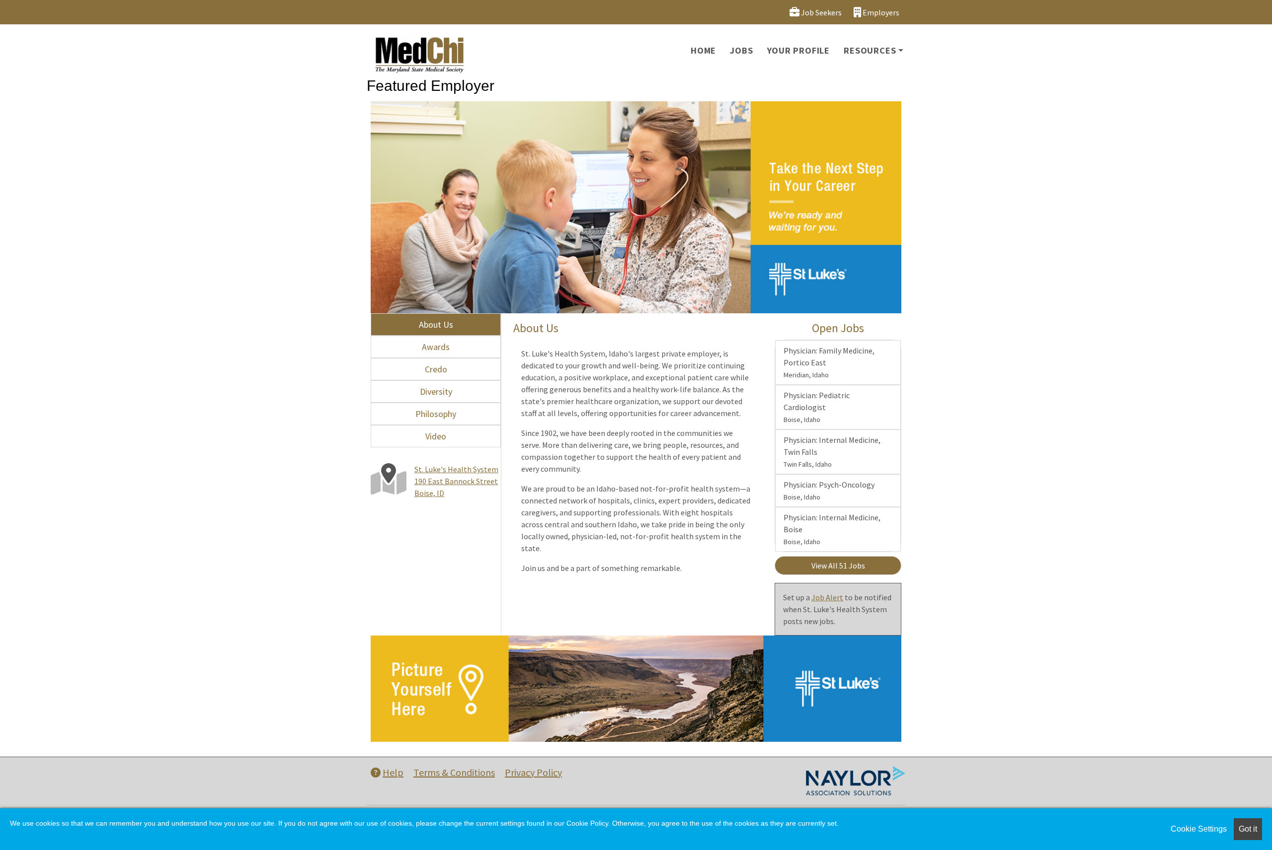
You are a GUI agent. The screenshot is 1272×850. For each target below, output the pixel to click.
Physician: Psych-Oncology (829, 490)
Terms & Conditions (454, 772)
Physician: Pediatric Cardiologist (817, 407)
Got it (1248, 829)
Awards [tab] (436, 347)
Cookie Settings (1199, 829)
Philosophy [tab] (435, 414)
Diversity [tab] (436, 391)
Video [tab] (435, 436)
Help (393, 772)
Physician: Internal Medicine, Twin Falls (832, 452)
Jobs (741, 50)
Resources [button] (870, 50)
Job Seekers (820, 12)
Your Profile (798, 50)
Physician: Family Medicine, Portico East (829, 362)
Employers (880, 12)
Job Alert (827, 597)
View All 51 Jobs (838, 565)
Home (703, 50)
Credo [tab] (436, 369)
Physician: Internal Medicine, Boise (832, 529)
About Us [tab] (436, 324)
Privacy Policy (533, 772)
